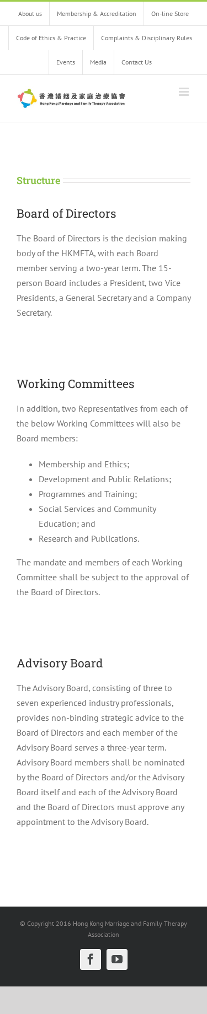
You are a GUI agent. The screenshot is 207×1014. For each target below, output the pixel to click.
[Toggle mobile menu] (184, 92)
